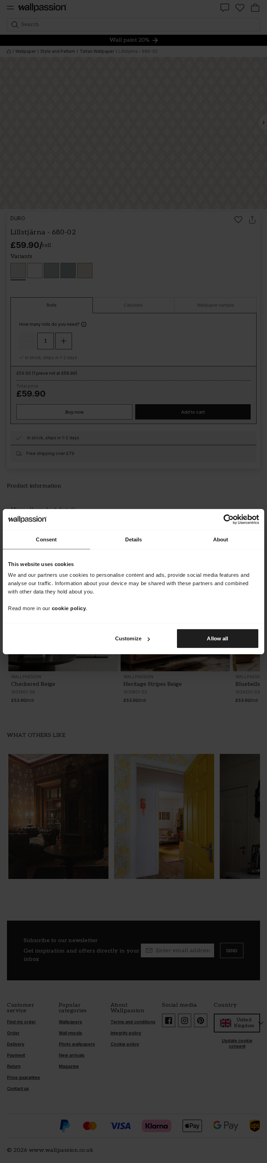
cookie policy (69, 608)
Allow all (217, 638)
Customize (128, 638)
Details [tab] (133, 539)
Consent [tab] (46, 539)
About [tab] (220, 539)
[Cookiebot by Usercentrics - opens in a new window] (228, 519)
